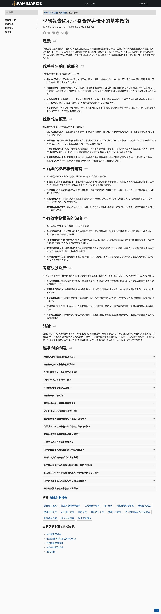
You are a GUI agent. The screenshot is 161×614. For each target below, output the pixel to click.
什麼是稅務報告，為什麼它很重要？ (61, 372)
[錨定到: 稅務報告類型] (70, 119)
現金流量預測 (84, 518)
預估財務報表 (67, 518)
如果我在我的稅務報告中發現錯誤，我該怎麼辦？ (67, 426)
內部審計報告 (67, 512)
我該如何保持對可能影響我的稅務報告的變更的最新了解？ (71, 473)
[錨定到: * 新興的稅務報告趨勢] (85, 168)
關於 (93, 4)
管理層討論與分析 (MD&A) (137, 512)
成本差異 (108, 505)
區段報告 (82, 512)
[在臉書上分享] (45, 32)
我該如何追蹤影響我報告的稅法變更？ (62, 434)
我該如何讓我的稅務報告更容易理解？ (62, 488)
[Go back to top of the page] (156, 610)
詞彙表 (8, 32)
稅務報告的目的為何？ (54, 395)
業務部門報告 (50, 512)
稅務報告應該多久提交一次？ (57, 380)
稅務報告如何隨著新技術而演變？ (60, 364)
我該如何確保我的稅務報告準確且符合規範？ (65, 418)
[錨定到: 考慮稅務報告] (70, 267)
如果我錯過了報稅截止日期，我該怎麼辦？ (64, 449)
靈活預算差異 (50, 505)
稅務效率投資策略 (55, 547)
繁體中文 (144, 3)
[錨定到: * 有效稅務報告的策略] (85, 218)
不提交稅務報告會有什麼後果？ (59, 442)
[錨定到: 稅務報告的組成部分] (82, 66)
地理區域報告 (144, 505)
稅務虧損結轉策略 (55, 543)
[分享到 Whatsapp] (63, 32)
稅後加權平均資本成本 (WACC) (61, 538)
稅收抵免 (51, 551)
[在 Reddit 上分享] (58, 32)
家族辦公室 (10, 19)
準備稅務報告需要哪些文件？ (57, 387)
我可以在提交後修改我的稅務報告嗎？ (62, 457)
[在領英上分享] (54, 32)
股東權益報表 (50, 518)
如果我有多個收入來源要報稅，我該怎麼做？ (65, 480)
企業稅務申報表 (92, 505)
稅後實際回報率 (54, 534)
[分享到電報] (67, 32)
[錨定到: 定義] (54, 41)
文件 (86, 4)
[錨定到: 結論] (54, 325)
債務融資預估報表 (125, 505)
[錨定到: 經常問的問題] (70, 348)
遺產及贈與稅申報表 (70, 505)
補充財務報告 (58, 498)
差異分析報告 (114, 512)
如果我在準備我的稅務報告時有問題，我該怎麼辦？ (68, 465)
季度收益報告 (97, 512)
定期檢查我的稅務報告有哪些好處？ (61, 411)
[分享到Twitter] (49, 32)
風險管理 (9, 28)
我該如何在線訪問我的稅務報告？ (60, 403)
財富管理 (9, 24)
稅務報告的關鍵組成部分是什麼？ (60, 356)
